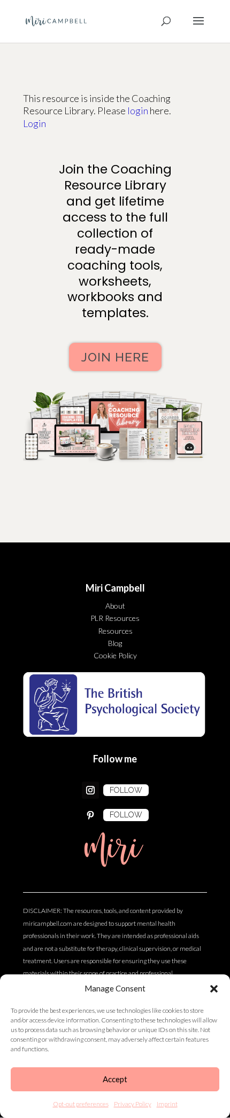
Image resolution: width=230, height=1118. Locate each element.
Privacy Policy (132, 1104)
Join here (115, 357)
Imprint (167, 1104)
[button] (214, 988)
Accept (115, 1079)
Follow (126, 790)
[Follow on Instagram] (90, 790)
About (115, 605)
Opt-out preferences (81, 1104)
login (137, 110)
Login (34, 123)
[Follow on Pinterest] (90, 815)
